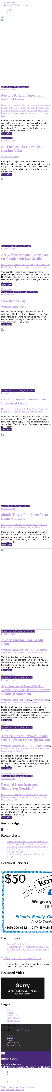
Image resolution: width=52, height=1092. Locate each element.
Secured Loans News (26, 958)
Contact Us (12, 1015)
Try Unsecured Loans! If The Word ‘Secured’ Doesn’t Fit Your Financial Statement (25, 690)
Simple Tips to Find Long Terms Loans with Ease (25, 516)
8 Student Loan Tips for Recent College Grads (28, 947)
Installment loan (24, 105)
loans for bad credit (41, 105)
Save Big (12, 113)
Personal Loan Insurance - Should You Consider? (20, 786)
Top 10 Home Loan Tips (18, 944)
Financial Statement (10, 156)
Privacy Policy (13, 1020)
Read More (6, 133)
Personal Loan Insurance (19, 267)
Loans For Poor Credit (11, 108)
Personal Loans (8, 89)
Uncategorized (7, 294)
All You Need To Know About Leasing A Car (28, 844)
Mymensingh (18, 1089)
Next (7, 829)
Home (10, 10)
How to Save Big (13, 301)
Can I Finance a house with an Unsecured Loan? (23, 401)
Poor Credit (31, 110)
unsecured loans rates (28, 702)
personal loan (29, 108)
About (10, 12)
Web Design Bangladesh (12, 1087)
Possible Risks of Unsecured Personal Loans (21, 97)
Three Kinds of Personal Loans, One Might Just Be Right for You (25, 738)
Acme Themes (22, 1030)
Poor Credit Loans (40, 267)
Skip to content (8, 2)
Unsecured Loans (9, 105)
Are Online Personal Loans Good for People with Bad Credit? (25, 256)
